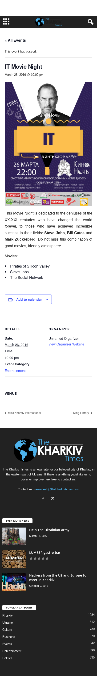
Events (7, 644)
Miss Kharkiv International (24, 413)
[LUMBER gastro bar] (14, 559)
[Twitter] (53, 499)
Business (8, 637)
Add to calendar (29, 299)
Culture (7, 629)
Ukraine (7, 622)
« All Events (15, 40)
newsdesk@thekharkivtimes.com (57, 489)
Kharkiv (7, 615)
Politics (7, 658)
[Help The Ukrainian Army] (14, 536)
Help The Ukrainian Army (49, 530)
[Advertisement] (48, 8)
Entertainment (15, 370)
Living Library (81, 413)
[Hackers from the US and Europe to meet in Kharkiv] (14, 582)
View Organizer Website (66, 344)
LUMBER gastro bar (44, 552)
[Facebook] (44, 499)
